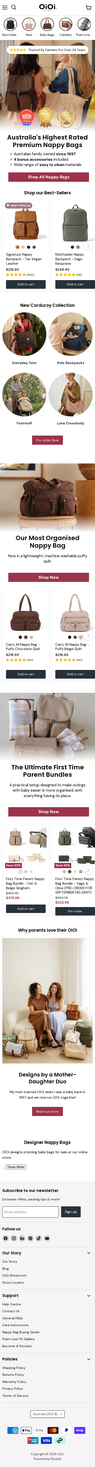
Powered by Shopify (47, 1459)
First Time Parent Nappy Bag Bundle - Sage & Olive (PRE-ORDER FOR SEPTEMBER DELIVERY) (74, 886)
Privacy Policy (12, 1389)
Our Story (9, 1261)
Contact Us (11, 1311)
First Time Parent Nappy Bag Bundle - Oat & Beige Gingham (25, 883)
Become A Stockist (17, 1346)
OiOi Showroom (14, 1275)
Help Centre (11, 1304)
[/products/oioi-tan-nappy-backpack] (26, 223)
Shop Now (49, 577)
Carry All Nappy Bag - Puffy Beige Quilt (72, 646)
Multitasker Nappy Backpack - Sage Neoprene (69, 259)
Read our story (47, 1111)
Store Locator (13, 1282)
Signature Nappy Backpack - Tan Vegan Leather (24, 259)
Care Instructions (15, 1325)
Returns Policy (13, 1375)
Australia (45, 1414)
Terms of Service (15, 1396)
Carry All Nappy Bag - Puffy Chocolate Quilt (23, 646)
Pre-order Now (47, 440)
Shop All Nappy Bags (49, 177)
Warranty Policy (14, 1382)
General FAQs (12, 1318)
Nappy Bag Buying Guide (20, 1332)
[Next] (88, 245)
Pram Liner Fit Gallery (18, 1339)
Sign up (71, 1211)
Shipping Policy (13, 1368)
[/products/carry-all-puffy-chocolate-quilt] (26, 613)
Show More (15, 1167)
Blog (5, 1268)
